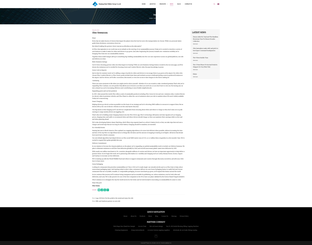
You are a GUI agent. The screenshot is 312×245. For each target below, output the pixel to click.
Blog (179, 4)
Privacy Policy (184, 216)
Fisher (195, 74)
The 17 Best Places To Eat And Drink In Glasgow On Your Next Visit (205, 66)
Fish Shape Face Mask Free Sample (124, 226)
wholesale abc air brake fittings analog (185, 230)
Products (163, 4)
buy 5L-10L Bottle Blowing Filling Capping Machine (182, 226)
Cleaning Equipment (121, 230)
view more (195, 44)
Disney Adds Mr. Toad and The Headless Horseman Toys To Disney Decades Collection (205, 39)
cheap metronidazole (137, 230)
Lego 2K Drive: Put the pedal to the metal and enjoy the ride (114, 198)
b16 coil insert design (156, 226)
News (171, 4)
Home (144, 4)
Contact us (188, 4)
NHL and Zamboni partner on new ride (108, 201)
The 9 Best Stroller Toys (200, 57)
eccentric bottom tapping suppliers (159, 230)
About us (153, 4)
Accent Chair (142, 226)
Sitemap (174, 216)
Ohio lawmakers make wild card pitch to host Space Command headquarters (205, 49)
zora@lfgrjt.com (167, 243)
